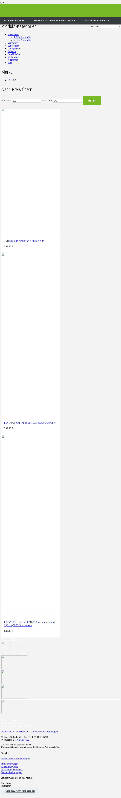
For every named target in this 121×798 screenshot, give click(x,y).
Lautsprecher (14, 48)
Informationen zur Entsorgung (16, 758)
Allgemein (13, 60)
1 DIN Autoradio (22, 37)
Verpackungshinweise (12, 769)
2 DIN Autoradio (22, 40)
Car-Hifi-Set (14, 54)
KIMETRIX (23, 739)
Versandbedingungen (11, 772)
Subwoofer (13, 45)
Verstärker (13, 43)
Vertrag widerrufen (20, 791)
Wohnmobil (13, 57)
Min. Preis (6, 100)
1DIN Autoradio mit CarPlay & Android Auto (24, 240)
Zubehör (12, 51)
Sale (10, 62)
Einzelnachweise (9, 766)
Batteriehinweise (9, 764)
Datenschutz (20, 731)
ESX (10, 80)
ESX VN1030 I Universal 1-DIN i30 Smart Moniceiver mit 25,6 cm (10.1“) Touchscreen (29, 624)
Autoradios (13, 34)
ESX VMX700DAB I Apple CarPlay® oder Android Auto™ (30, 422)
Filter (92, 100)
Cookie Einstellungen (47, 731)
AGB (31, 731)
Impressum (6, 731)
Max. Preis (47, 100)
